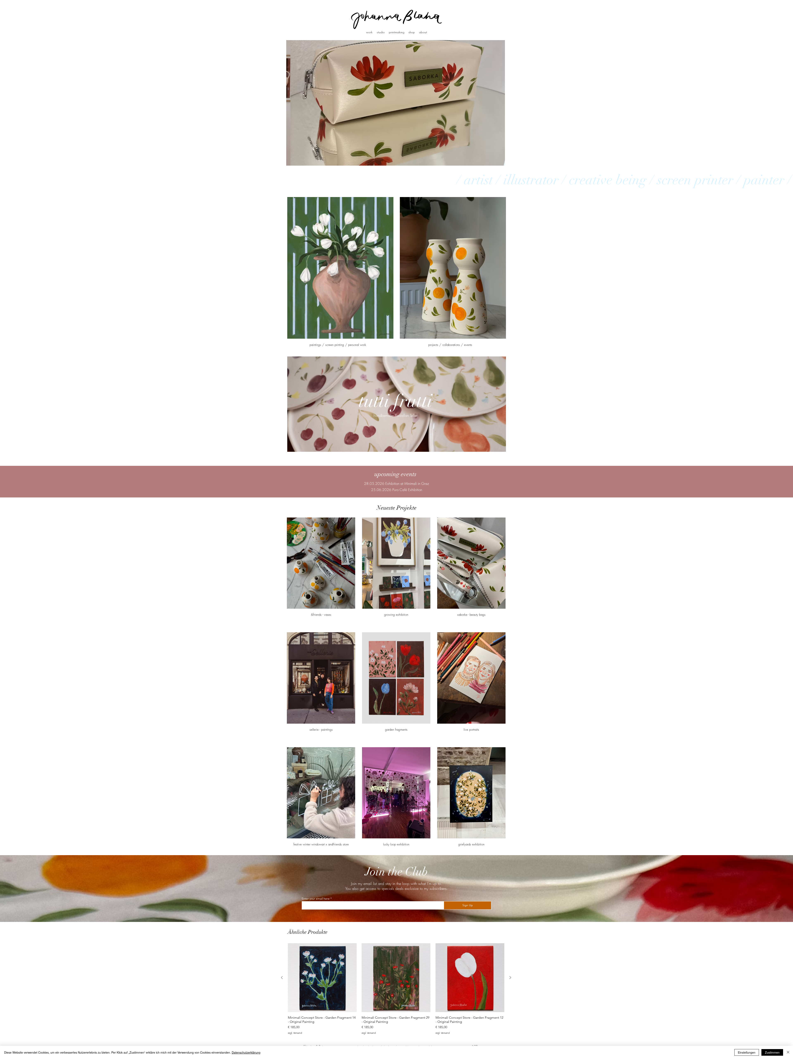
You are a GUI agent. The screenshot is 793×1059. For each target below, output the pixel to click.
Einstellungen (746, 1052)
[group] (396, 988)
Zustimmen (772, 1052)
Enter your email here (316, 898)
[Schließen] (788, 1052)
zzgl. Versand (295, 1032)
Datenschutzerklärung (246, 1052)
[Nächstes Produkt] (510, 977)
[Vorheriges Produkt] (281, 977)
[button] (395, 103)
